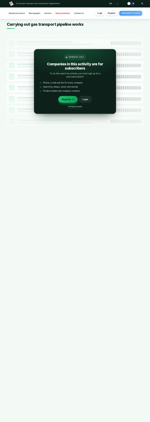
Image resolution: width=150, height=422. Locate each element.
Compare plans (75, 106)
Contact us (79, 13)
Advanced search (17, 13)
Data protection (63, 13)
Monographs (34, 13)
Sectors (47, 13)
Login (99, 13)
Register (111, 13)
